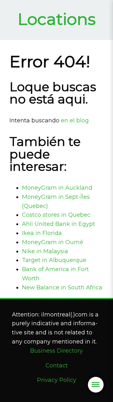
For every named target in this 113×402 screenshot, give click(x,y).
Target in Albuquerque (54, 260)
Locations (57, 19)
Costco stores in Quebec (56, 214)
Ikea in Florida (42, 233)
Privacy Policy (56, 380)
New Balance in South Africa (62, 287)
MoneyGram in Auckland (57, 187)
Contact (57, 365)
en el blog (75, 120)
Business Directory (56, 350)
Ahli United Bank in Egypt (58, 224)
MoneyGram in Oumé (52, 242)
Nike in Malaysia (45, 251)
